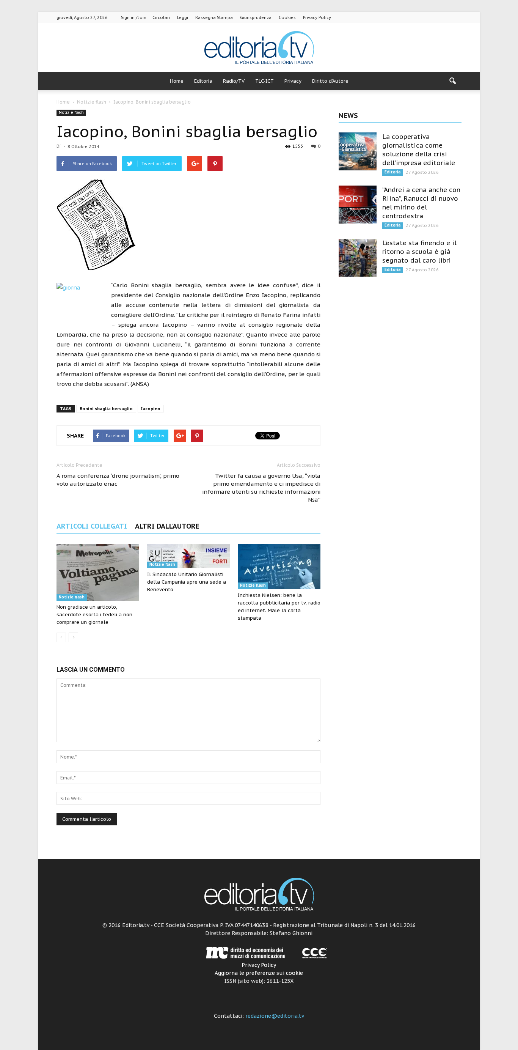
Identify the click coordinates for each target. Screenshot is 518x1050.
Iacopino (150, 408)
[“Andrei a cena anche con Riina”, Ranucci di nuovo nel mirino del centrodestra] (358, 205)
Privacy (292, 81)
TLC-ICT (264, 81)
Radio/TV (234, 81)
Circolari (161, 17)
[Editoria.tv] (259, 48)
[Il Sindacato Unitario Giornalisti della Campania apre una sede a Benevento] (188, 556)
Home (177, 81)
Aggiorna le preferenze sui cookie (259, 973)
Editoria (203, 81)
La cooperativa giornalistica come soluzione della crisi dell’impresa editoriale (418, 149)
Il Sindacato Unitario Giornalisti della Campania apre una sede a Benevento (186, 582)
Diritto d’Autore (330, 81)
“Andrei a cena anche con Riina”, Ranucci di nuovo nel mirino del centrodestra (421, 203)
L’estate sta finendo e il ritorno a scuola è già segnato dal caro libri (419, 251)
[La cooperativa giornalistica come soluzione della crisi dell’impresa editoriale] (358, 151)
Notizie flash (71, 112)
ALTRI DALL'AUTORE (167, 526)
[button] (452, 81)
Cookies (287, 17)
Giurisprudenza (256, 17)
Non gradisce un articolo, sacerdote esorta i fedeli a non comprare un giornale (94, 614)
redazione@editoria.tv (274, 1015)
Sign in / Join (133, 17)
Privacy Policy (317, 17)
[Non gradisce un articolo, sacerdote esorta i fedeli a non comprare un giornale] (98, 572)
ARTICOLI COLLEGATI (92, 526)
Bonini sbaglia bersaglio (106, 408)
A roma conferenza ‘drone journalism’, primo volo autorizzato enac (118, 479)
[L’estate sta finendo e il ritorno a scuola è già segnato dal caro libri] (358, 258)
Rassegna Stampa (214, 17)
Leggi (182, 17)
